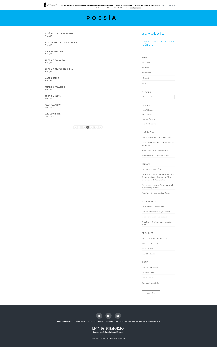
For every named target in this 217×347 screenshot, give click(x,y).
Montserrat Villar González (62, 42)
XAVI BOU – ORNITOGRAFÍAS (154, 238)
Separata (146, 78)
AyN (116, 322)
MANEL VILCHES (149, 254)
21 (84, 127)
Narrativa (146, 62)
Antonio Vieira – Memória (151, 169)
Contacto (123, 322)
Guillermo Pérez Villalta (150, 283)
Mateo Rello (52, 78)
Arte (144, 83)
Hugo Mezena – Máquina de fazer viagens (157, 137)
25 (96, 127)
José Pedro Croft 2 (148, 273)
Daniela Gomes (147, 278)
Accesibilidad (154, 322)
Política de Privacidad (138, 322)
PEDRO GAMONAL (150, 249)
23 (91, 127)
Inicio (59, 322)
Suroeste (109, 322)
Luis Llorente (53, 114)
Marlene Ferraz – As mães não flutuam (155, 156)
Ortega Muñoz (68, 322)
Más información (122, 8)
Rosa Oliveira (53, 96)
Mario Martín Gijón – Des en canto (154, 217)
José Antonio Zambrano (59, 33)
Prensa (101, 322)
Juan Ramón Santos (56, 51)
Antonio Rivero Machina (59, 69)
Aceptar (135, 8)
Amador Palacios (55, 87)
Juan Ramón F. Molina (150, 267)
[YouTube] (118, 316)
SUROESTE (153, 33)
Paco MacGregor (104, 338)
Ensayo (146, 68)
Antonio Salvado (55, 60)
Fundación (80, 322)
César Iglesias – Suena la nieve (153, 206)
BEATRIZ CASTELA (150, 243)
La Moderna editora (119, 338)
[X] (108, 316)
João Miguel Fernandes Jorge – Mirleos (156, 212)
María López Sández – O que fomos (155, 150)
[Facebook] (99, 316)
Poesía (47, 36)
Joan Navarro (53, 105)
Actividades (91, 322)
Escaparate (147, 73)
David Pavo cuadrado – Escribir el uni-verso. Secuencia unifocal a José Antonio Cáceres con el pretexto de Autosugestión (158, 177)
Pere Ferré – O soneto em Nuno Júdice (156, 193)
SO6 (51, 36)
